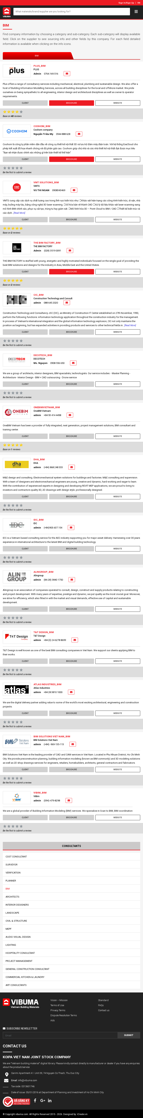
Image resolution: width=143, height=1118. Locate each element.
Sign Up (130, 3)
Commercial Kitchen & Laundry (25, 977)
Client (25, 103)
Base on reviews (12, 116)
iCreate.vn (82, 1114)
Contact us (103, 1010)
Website (118, 103)
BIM (37, 56)
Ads (52, 1020)
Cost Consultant (16, 856)
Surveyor (12, 864)
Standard (103, 1000)
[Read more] (19, 213)
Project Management (19, 961)
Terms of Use (57, 1005)
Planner (11, 880)
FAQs (101, 1005)
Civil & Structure (16, 920)
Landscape (12, 912)
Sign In (122, 3)
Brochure (71, 103)
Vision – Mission (59, 1000)
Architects (12, 896)
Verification (13, 872)
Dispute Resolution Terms (63, 1015)
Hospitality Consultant (20, 953)
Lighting (11, 945)
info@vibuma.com (27, 1080)
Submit (128, 1035)
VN (138, 3)
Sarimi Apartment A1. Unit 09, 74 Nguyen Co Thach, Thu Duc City (45, 1073)
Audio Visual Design (18, 936)
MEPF (9, 928)
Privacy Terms (57, 1010)
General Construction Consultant (27, 969)
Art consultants (16, 985)
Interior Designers (17, 904)
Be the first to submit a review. (17, 172)
